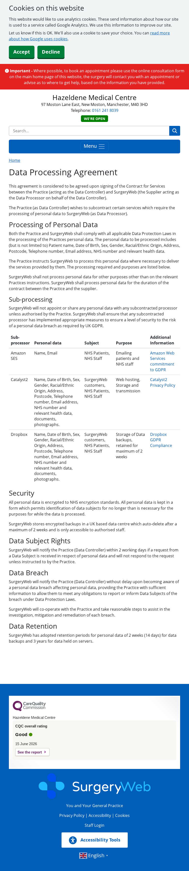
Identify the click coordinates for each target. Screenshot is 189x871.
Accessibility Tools (99, 840)
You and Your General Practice (94, 805)
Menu (91, 146)
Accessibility (100, 815)
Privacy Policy (71, 815)
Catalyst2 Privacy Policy (162, 382)
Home (14, 160)
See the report (29, 752)
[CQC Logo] (29, 710)
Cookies (122, 815)
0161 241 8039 (105, 110)
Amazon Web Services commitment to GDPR (162, 361)
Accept (21, 51)
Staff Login (94, 825)
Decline (51, 51)
